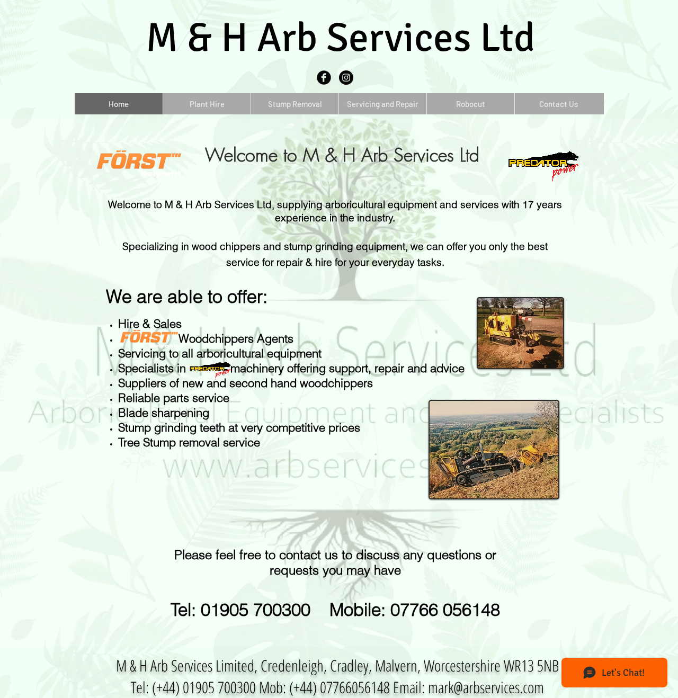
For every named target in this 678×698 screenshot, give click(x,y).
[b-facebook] (324, 77)
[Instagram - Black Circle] (346, 77)
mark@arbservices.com (486, 687)
